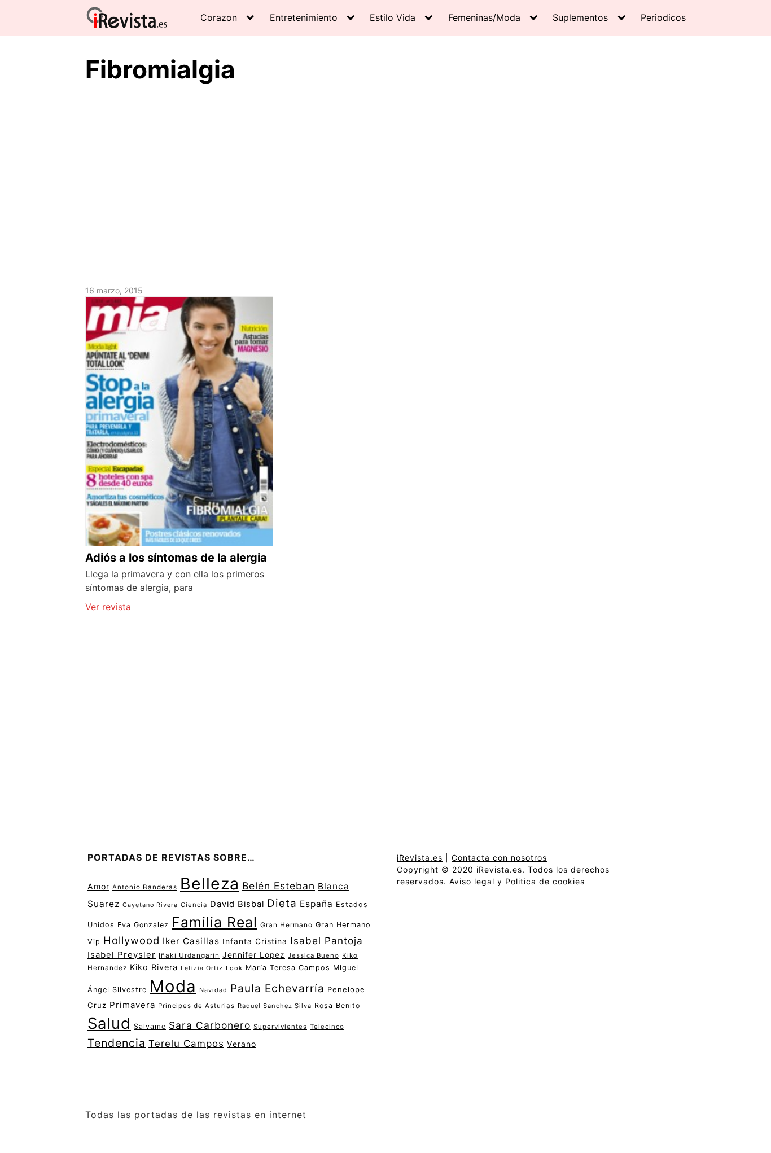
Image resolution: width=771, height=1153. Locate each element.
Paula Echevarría (277, 988)
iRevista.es (420, 857)
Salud (109, 1023)
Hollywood (131, 940)
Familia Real (214, 922)
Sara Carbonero (210, 1025)
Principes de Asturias (196, 1006)
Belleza (209, 883)
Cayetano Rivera (150, 905)
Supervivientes (280, 1027)
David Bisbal (237, 904)
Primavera (132, 1004)
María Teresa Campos (288, 967)
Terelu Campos (186, 1043)
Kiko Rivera (154, 967)
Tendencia (116, 1043)
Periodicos (663, 17)
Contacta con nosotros (499, 857)
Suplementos (580, 17)
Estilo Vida (392, 17)
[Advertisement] (385, 182)
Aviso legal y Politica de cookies (517, 881)
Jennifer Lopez (253, 954)
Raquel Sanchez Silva (275, 1006)
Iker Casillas (191, 941)
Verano (241, 1044)
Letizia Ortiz (202, 968)
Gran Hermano (286, 924)
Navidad (213, 990)
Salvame (150, 1026)
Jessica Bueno (313, 955)
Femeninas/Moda (484, 17)
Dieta (282, 903)
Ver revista (108, 606)
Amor (98, 886)
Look (234, 968)
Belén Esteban (278, 886)
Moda (173, 986)
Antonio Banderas (144, 887)
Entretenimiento (304, 17)
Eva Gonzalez (143, 924)
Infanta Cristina (254, 941)
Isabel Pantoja (326, 940)
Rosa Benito (337, 1005)
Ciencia (194, 905)
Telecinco (327, 1027)
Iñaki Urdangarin (189, 955)
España (316, 903)
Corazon (218, 17)
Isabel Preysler (121, 954)
